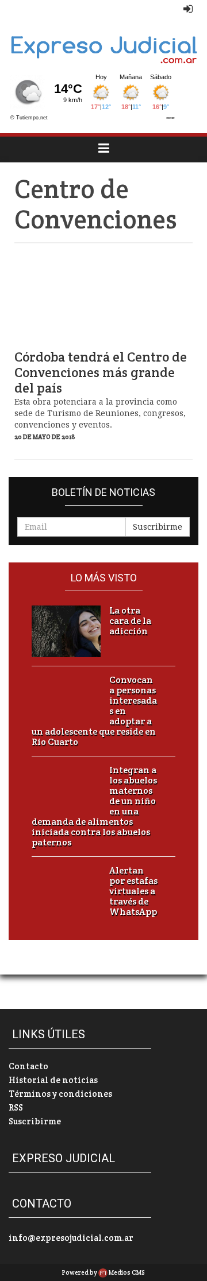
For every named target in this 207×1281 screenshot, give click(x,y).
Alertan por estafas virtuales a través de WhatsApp (133, 891)
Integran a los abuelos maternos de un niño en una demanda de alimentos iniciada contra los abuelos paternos (94, 806)
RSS (16, 1107)
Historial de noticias (53, 1079)
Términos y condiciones (60, 1093)
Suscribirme (157, 526)
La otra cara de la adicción (130, 620)
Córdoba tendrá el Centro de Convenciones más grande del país (100, 373)
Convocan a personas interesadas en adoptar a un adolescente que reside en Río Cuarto (94, 711)
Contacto (28, 1066)
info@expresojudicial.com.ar (71, 1237)
